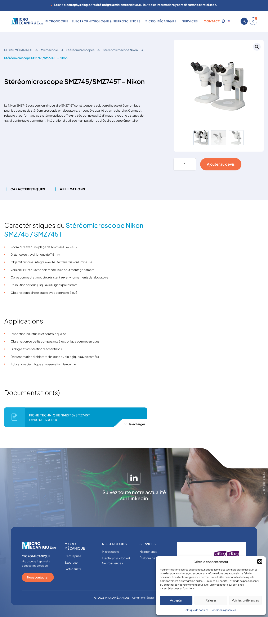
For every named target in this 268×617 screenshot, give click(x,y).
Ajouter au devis (221, 164)
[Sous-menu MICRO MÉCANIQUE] (178, 21)
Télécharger (137, 424)
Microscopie (49, 50)
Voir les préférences (245, 600)
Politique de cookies (196, 610)
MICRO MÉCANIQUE (18, 50)
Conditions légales (143, 597)
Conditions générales (223, 610)
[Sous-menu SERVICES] (199, 21)
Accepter (176, 600)
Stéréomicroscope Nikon (120, 50)
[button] (260, 561)
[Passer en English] (229, 21)
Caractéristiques (27, 189)
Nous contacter (38, 577)
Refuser (210, 600)
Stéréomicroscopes (80, 50)
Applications (72, 189)
